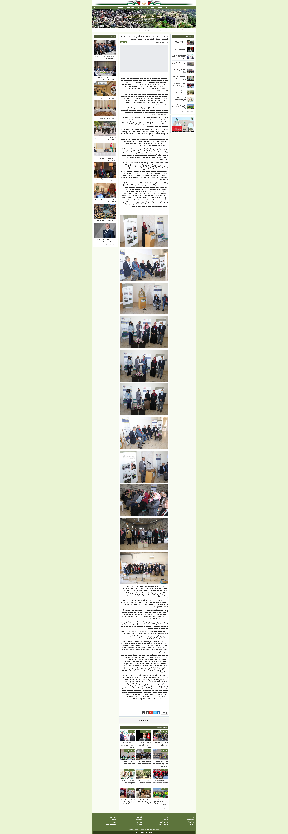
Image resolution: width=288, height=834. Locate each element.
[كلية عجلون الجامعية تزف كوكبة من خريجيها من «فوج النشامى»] (160, 774)
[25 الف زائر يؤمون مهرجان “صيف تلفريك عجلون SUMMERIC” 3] (160, 735)
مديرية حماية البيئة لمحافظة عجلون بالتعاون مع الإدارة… (179, 106)
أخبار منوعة (139, 824)
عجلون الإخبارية (141, 7)
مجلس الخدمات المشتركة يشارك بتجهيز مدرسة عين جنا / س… (179, 63)
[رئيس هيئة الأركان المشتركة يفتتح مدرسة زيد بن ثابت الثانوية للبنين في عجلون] (127, 793)
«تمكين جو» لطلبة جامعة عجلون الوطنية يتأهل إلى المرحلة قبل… (180, 99)
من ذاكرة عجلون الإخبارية (111, 824)
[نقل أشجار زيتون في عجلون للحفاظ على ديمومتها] (144, 774)
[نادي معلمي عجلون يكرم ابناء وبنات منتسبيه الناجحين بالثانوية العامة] (144, 754)
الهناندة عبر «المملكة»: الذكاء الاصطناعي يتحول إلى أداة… (179, 49)
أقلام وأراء (114, 822)
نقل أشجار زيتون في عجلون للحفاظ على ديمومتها (179, 91)
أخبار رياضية (139, 822)
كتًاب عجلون (113, 819)
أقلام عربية (114, 821)
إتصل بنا (120, 7)
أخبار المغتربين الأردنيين (163, 822)
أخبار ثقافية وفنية (138, 821)
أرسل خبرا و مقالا (129, 7)
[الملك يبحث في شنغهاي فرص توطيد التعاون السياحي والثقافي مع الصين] (105, 68)
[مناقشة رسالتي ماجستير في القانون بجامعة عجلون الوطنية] (127, 754)
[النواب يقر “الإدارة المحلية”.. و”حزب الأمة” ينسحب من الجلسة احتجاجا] (105, 88)
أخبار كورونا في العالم (163, 824)
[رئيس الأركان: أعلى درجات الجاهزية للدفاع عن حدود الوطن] (105, 128)
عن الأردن (160, 7)
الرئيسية (167, 7)
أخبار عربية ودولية (164, 821)
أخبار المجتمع (139, 817)
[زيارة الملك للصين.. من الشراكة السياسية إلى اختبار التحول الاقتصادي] (105, 149)
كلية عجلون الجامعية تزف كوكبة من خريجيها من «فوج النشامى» (179, 85)
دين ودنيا (114, 816)
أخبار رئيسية (165, 816)
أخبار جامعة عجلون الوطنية (145, 731)
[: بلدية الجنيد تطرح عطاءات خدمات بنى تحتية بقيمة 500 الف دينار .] (144, 793)
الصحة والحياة (113, 817)
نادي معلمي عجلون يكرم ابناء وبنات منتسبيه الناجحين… (180, 70)
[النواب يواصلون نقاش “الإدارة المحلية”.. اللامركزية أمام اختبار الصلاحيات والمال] (105, 211)
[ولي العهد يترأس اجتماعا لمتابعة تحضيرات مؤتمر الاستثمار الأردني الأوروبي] (105, 190)
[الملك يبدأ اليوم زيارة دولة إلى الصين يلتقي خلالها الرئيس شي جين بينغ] (105, 230)
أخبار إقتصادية (139, 819)
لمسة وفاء (114, 826)
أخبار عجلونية (124, 42)
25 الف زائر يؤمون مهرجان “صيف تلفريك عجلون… (180, 41)
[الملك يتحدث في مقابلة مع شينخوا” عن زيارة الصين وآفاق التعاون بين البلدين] (105, 170)
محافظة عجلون (151, 7)
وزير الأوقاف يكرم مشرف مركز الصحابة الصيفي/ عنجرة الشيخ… (179, 56)
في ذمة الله (139, 816)
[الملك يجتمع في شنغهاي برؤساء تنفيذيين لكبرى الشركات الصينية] (105, 108)
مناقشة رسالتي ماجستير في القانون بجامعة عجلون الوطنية (179, 77)
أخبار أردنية (166, 819)
